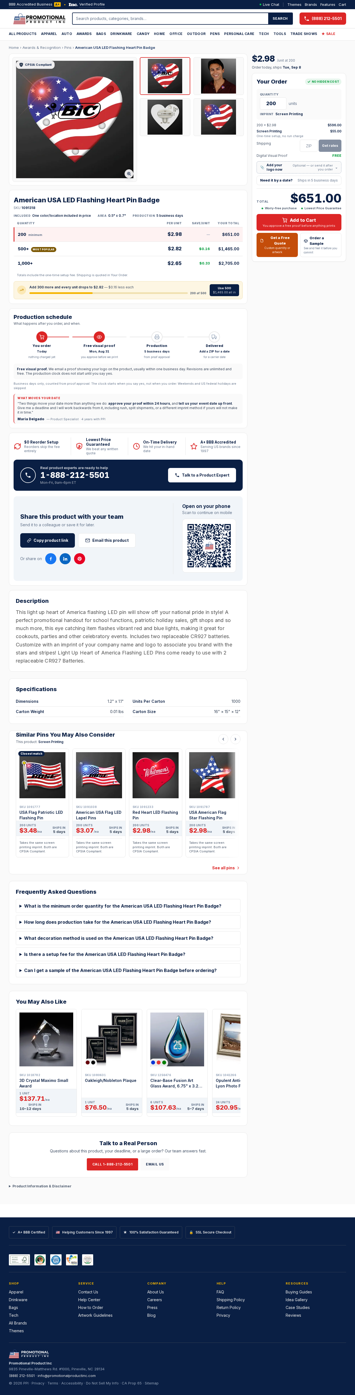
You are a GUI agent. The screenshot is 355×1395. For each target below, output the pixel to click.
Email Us (155, 1164)
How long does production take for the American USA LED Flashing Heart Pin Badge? (117, 922)
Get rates (330, 145)
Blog (151, 1315)
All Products (23, 34)
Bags (101, 34)
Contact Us (88, 1292)
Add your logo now (299, 167)
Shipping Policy (231, 1299)
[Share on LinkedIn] (65, 558)
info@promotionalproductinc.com (67, 1375)
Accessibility (72, 1383)
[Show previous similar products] (223, 739)
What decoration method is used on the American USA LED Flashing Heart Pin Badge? (118, 938)
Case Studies (298, 1307)
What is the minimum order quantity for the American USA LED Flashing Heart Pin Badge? (122, 906)
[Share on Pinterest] (79, 558)
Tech (264, 34)
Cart (342, 4)
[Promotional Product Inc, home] (39, 18)
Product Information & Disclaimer (42, 1186)
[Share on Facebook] (50, 558)
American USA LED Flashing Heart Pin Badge (115, 47)
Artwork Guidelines (95, 1315)
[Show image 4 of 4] (219, 117)
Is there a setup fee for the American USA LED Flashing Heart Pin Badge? (104, 954)
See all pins (223, 867)
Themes (294, 4)
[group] (128, 805)
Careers (154, 1299)
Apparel (49, 34)
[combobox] (170, 18)
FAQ (220, 1292)
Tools (279, 34)
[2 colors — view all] (90, 1062)
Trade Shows (303, 34)
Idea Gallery (297, 1299)
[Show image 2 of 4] (219, 76)
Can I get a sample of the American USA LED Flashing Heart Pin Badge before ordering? (120, 970)
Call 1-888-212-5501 (112, 1164)
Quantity (269, 94)
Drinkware (121, 34)
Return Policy (229, 1307)
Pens (215, 34)
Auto (67, 34)
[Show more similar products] (235, 739)
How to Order (90, 1307)
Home (159, 34)
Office (175, 34)
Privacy (223, 1315)
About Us (155, 1292)
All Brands (18, 1323)
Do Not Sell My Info (102, 1383)
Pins (68, 47)
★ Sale (328, 34)
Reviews (293, 1315)
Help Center (89, 1299)
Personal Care (239, 34)
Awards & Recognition (41, 47)
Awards (84, 34)
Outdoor (196, 34)
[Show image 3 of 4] (165, 117)
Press (152, 1307)
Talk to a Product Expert (205, 475)
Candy (143, 34)
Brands (311, 4)
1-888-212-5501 (75, 475)
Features (327, 4)
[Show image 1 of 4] (165, 76)
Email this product (110, 540)
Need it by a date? (299, 180)
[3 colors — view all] (158, 1062)
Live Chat (271, 4)
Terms (52, 1383)
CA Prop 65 (132, 1383)
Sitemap (152, 1383)
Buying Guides (299, 1292)
